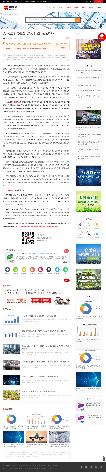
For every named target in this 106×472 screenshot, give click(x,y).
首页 (48, 8)
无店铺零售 (30, 24)
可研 (8, 1)
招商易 (76, 8)
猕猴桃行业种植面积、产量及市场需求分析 (39, 391)
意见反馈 (43, 465)
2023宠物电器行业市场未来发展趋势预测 (89, 150)
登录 (87, 1)
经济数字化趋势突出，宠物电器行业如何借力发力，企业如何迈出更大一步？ (32, 290)
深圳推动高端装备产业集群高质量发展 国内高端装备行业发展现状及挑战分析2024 (59, 446)
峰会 (50, 1)
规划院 (69, 8)
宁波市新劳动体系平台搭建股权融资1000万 (88, 79)
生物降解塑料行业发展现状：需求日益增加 (39, 316)
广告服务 (19, 465)
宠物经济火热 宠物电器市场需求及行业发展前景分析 (89, 135)
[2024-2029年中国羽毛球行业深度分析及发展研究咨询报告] (80, 410)
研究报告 (104, 457)
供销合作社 (57, 24)
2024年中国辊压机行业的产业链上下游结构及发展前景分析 (45, 362)
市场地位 (45, 1)
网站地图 (55, 465)
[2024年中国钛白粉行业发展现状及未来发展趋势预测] (13, 424)
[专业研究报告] (36, 304)
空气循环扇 (43, 24)
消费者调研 (32, 1)
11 (67, 280)
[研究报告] (91, 467)
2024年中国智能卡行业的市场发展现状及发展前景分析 (44, 331)
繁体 (68, 38)
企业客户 (37, 465)
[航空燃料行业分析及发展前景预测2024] (36, 442)
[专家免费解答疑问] (36, 46)
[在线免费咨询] (66, 251)
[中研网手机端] (101, 467)
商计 (11, 1)
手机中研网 (98, 1)
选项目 (99, 8)
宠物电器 (6, 280)
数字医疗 (76, 24)
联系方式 (14, 465)
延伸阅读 (9, 285)
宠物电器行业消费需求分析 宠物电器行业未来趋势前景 (89, 143)
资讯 (54, 8)
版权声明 (25, 465)
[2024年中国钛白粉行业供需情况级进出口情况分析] (36, 424)
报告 (4, 1)
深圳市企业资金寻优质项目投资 (87, 85)
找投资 (91, 8)
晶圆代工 (64, 24)
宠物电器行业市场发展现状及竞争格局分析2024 (89, 128)
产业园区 (21, 1)
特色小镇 (27, 1)
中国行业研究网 (36, 468)
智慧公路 (70, 24)
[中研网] (10, 7)
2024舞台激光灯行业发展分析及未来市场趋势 (40, 377)
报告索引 (49, 465)
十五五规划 (39, 1)
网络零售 (36, 24)
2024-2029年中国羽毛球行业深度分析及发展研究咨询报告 (93, 405)
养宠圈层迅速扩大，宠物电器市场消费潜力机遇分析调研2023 (89, 157)
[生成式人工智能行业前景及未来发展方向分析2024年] (13, 442)
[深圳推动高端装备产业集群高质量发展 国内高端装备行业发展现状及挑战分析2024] (59, 442)
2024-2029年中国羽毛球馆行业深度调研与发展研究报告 (93, 417)
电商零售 (50, 24)
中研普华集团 (6, 465)
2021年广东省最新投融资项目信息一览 (89, 90)
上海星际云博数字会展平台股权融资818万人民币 (89, 71)
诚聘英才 (31, 465)
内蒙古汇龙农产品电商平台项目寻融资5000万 (89, 97)
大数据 (84, 8)
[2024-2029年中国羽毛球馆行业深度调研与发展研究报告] (80, 423)
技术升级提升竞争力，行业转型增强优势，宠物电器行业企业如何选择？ (30, 293)
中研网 (11, 14)
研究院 (61, 8)
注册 (90, 1)
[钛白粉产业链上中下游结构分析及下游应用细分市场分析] (59, 424)
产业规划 (16, 1)
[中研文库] (96, 467)
